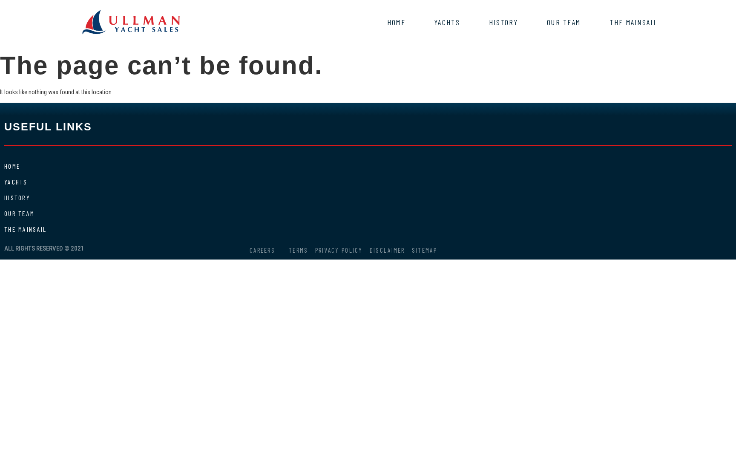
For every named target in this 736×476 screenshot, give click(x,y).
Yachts (447, 22)
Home (396, 22)
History (503, 22)
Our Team (564, 22)
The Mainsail (634, 22)
